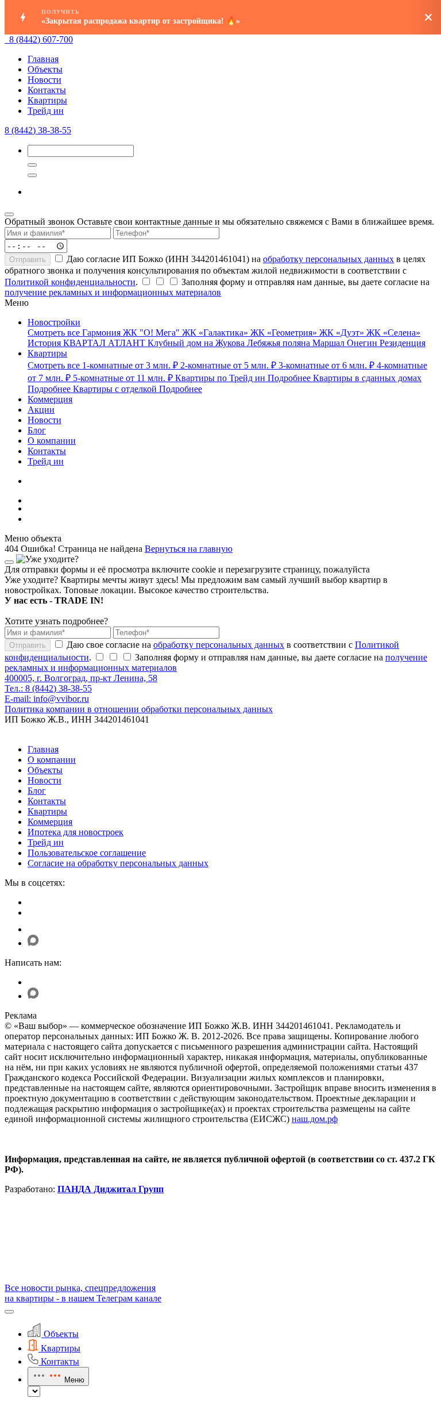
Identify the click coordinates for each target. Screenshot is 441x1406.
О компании (52, 760)
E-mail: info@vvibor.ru (47, 699)
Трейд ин (46, 111)
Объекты (45, 69)
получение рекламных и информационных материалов (113, 292)
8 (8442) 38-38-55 (38, 130)
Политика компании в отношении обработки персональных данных (139, 709)
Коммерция (50, 822)
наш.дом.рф (315, 1119)
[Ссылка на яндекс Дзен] (35, 929)
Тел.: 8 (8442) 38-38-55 (48, 688)
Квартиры (47, 100)
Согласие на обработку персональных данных (118, 863)
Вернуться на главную (189, 549)
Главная (43, 59)
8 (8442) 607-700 (41, 39)
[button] (9, 1311)
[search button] (32, 175)
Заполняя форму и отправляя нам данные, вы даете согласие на (217, 287)
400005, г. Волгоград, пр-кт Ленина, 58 (81, 678)
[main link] (7, 39)
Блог (37, 791)
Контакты (47, 90)
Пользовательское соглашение (87, 853)
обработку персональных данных (328, 259)
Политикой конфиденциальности (70, 282)
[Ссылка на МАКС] (33, 943)
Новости (44, 79)
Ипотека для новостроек (75, 832)
